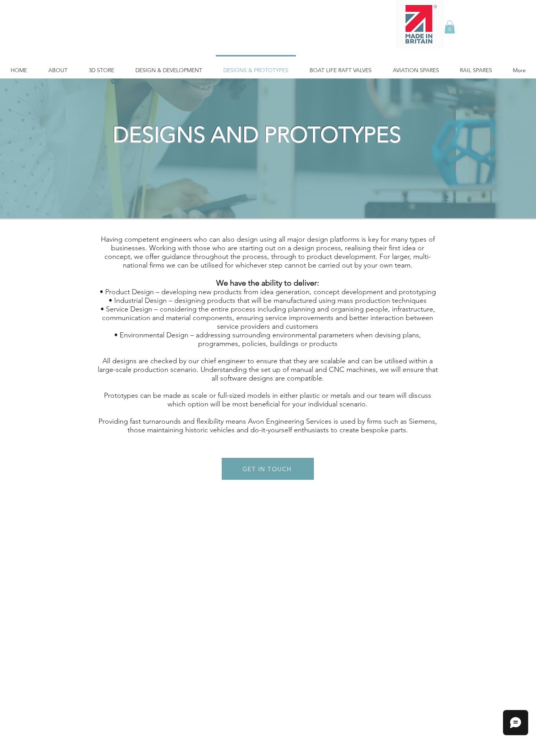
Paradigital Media (317, 688)
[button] (449, 26)
